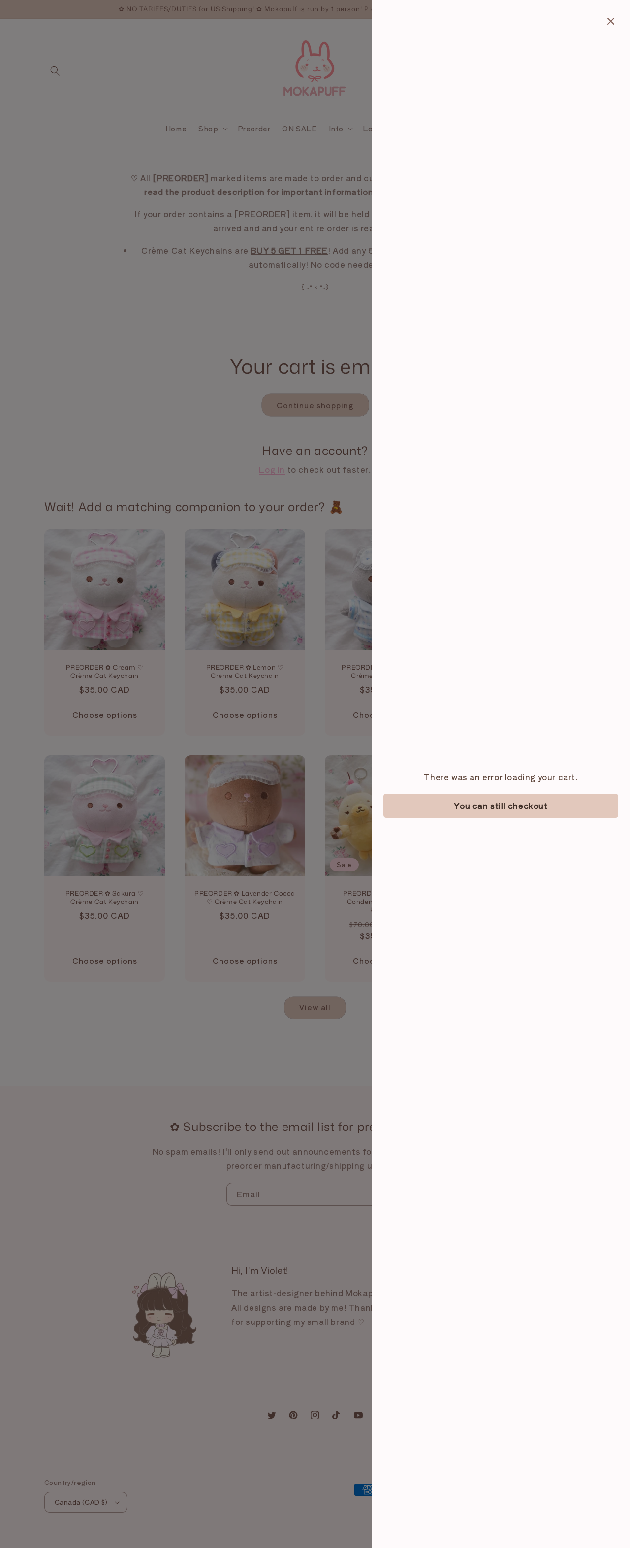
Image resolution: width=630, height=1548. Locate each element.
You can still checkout (500, 805)
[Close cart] (610, 21)
